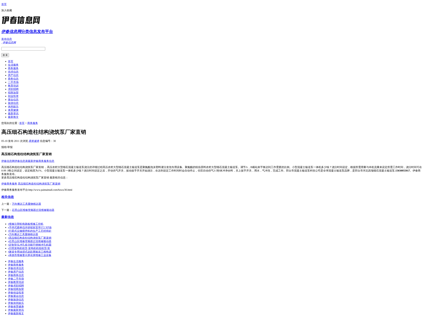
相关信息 (7, 197)
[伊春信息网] (22, 24)
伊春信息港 (21, 161)
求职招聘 (13, 89)
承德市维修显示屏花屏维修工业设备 (29, 255)
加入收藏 (6, 10)
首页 (4, 4)
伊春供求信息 (16, 268)
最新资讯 (13, 113)
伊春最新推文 (16, 313)
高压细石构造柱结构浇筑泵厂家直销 (39, 183)
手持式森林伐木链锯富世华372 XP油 (30, 227)
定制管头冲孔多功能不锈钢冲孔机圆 (29, 244)
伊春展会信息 (16, 296)
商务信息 (13, 78)
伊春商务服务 (9, 183)
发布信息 (6, 39)
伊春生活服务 (16, 261)
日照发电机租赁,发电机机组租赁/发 (29, 248)
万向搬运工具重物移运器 (26, 203)
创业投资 (13, 96)
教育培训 (13, 85)
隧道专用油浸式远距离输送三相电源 (29, 251)
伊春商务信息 (16, 275)
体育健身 (13, 110)
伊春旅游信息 (16, 299)
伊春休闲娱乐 (16, 303)
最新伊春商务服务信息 (41, 161)
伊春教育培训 (16, 282)
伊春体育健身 (16, 306)
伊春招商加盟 (16, 289)
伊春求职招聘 (16, 285)
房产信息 (13, 75)
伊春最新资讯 (16, 310)
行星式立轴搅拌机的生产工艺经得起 (29, 230)
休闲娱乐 (13, 106)
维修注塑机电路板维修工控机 (25, 223)
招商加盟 (13, 92)
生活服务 (13, 64)
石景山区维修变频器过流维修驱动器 (33, 210)
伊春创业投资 (16, 292)
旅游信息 (13, 103)
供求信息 (13, 71)
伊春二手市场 (16, 278)
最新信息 (7, 217)
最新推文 (13, 117)
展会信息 (13, 99)
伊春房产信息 (16, 271)
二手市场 (13, 82)
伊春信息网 (8, 161)
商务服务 (13, 68)
